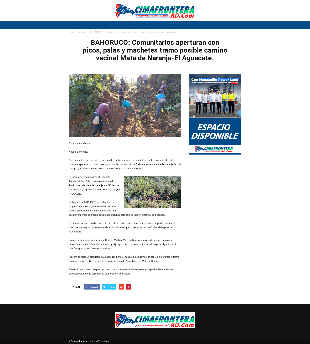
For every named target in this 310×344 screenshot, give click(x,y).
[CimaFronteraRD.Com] (155, 11)
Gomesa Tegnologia (90, 341)
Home (71, 32)
